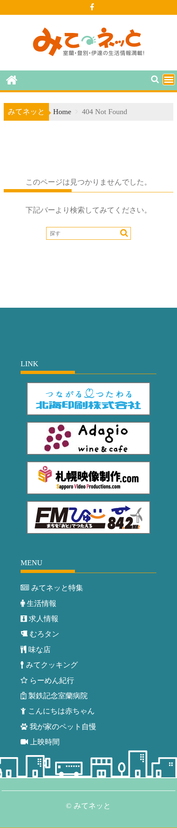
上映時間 (45, 742)
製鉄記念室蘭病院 (58, 696)
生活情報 (41, 603)
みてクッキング (52, 665)
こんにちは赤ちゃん (61, 711)
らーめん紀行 (52, 680)
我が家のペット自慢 (63, 727)
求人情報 (43, 619)
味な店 (39, 650)
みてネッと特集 (57, 588)
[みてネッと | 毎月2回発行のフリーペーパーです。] (12, 79)
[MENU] (169, 79)
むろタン (44, 634)
